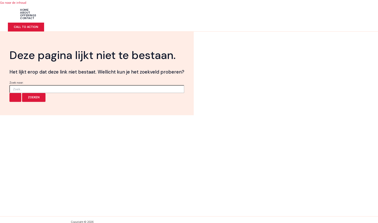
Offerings (28, 15)
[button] (26, 27)
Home (24, 9)
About (25, 12)
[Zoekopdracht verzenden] (15, 97)
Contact (27, 18)
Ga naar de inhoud (13, 3)
